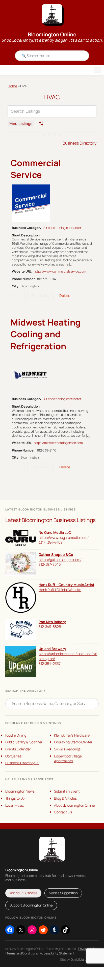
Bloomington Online (52, 34)
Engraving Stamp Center (73, 742)
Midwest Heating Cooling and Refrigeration (46, 334)
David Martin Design (85, 959)
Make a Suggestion (63, 893)
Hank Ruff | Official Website (60, 589)
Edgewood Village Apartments (68, 758)
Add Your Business (23, 893)
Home (12, 86)
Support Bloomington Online (31, 905)
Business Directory (79, 143)
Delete (64, 295)
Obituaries (13, 756)
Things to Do (15, 798)
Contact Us (63, 812)
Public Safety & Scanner (24, 742)
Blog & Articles (65, 798)
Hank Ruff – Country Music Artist (66, 584)
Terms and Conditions (22, 953)
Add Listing (52, 135)
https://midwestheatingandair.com (58, 442)
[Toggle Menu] (97, 70)
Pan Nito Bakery (52, 621)
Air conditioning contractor (62, 227)
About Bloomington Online (74, 805)
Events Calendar (18, 749)
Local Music (14, 805)
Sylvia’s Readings (67, 749)
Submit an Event (67, 791)
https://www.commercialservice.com (60, 271)
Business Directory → (22, 762)
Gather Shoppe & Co (56, 554)
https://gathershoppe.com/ (60, 559)
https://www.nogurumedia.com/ (64, 537)
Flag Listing (40, 295)
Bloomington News (20, 791)
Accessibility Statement (57, 953)
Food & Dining (16, 735)
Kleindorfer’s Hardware (72, 735)
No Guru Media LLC (55, 532)
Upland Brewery (52, 648)
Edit (17, 295)
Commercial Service (36, 169)
